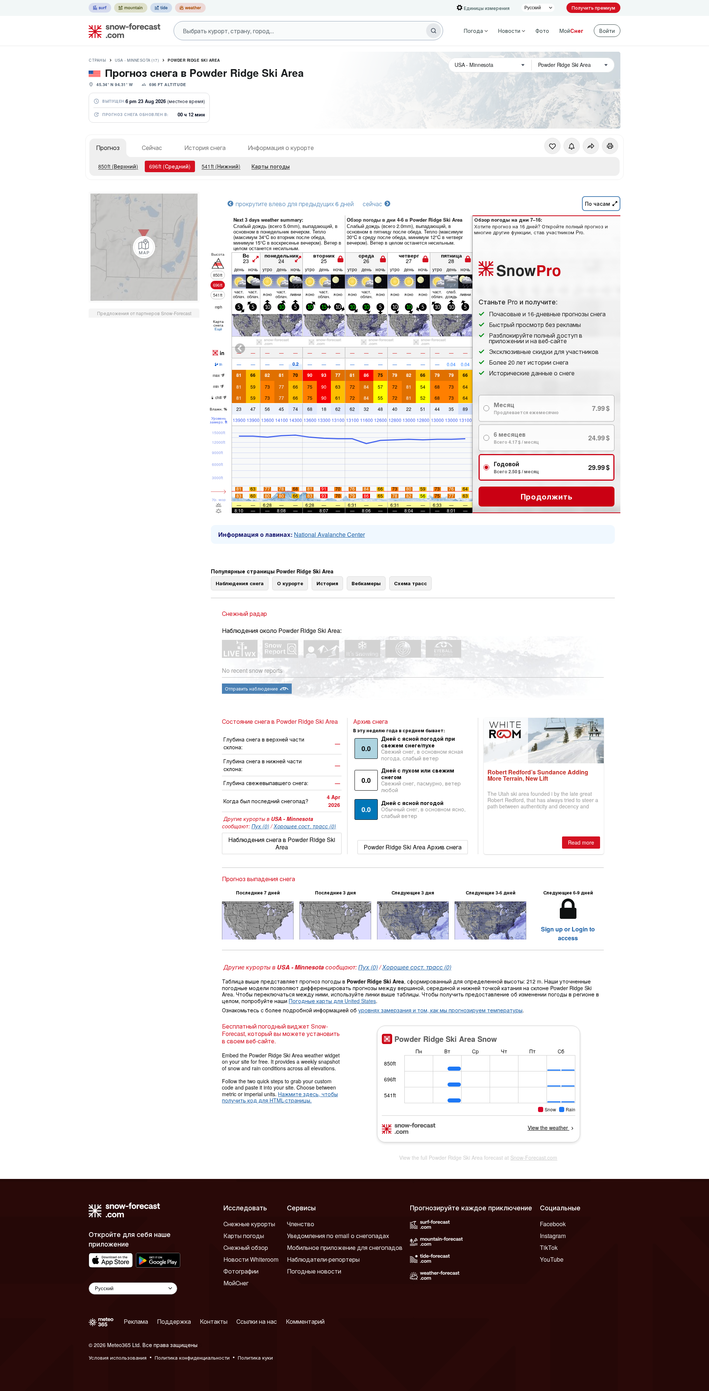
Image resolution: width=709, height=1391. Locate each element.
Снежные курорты (249, 1224)
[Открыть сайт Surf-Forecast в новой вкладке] (100, 8)
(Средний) (170, 166)
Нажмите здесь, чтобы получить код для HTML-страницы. (280, 1097)
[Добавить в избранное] (552, 146)
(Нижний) (221, 166)
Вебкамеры (366, 583)
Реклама (136, 1321)
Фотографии (240, 1271)
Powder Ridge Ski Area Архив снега (413, 847)
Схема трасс (410, 583)
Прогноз (108, 147)
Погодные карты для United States (332, 1001)
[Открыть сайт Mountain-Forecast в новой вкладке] (130, 8)
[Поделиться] (591, 146)
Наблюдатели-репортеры (323, 1259)
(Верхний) (118, 166)
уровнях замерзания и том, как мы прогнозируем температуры (440, 1010)
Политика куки (255, 1357)
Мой (571, 30)
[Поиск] (433, 30)
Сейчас (152, 147)
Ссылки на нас (256, 1321)
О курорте (290, 583)
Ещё (218, 328)
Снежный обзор (245, 1247)
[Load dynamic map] (144, 247)
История (327, 583)
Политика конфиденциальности (192, 1357)
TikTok (549, 1247)
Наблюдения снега (240, 583)
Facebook (553, 1224)
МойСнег (236, 1283)
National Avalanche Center (329, 534)
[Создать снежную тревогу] (572, 146)
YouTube (552, 1259)
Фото (542, 30)
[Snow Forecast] (122, 30)
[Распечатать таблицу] (610, 146)
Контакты (213, 1321)
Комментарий (305, 1321)
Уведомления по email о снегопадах (338, 1235)
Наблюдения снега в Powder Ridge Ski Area (281, 843)
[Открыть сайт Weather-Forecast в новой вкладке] (190, 8)
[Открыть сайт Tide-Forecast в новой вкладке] (161, 8)
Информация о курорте (281, 147)
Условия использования (118, 1357)
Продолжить (547, 496)
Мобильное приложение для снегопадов (345, 1247)
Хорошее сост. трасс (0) (305, 826)
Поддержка (174, 1321)
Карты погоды (270, 166)
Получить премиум (593, 7)
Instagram (553, 1235)
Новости (509, 30)
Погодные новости (314, 1271)
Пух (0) (260, 826)
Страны (97, 60)
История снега (205, 147)
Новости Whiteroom (250, 1259)
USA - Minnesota (137, 60)
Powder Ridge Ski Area (194, 60)
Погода (473, 30)
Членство (300, 1224)
